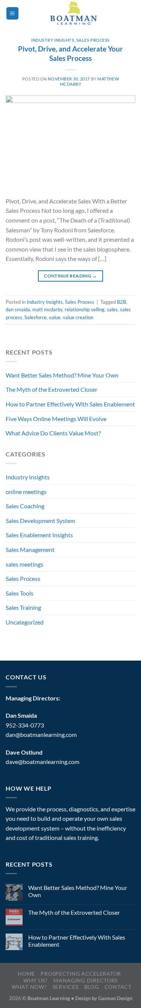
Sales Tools (19, 593)
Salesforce (35, 317)
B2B (121, 302)
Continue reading (70, 276)
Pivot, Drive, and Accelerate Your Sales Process (70, 53)
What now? (29, 987)
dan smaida (18, 309)
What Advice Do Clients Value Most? (53, 433)
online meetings (26, 491)
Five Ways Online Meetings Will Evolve (56, 418)
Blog (91, 987)
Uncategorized (25, 622)
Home (26, 973)
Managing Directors (85, 980)
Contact (118, 987)
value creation (78, 317)
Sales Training (23, 607)
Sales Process (93, 40)
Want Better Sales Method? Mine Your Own (62, 375)
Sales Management (30, 549)
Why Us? (35, 980)
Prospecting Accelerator (81, 973)
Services (66, 987)
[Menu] (12, 13)
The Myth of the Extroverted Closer (51, 389)
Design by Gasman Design (103, 998)
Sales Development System (40, 520)
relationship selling (85, 309)
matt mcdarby (47, 309)
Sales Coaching (25, 505)
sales (112, 309)
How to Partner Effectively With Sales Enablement (70, 404)
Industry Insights (52, 40)
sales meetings (24, 564)
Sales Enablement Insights (39, 534)
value (55, 317)
